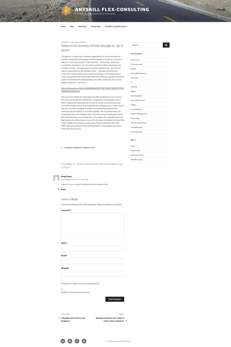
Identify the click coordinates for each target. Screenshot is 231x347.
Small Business (136, 127)
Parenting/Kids (136, 96)
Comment (66, 210)
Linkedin (68, 148)
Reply (63, 189)
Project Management (139, 114)
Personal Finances (138, 100)
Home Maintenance (138, 73)
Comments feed (137, 155)
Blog (72, 26)
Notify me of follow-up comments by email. (80, 283)
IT (131, 82)
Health (133, 69)
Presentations (136, 109)
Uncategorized (136, 132)
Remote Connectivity (84, 148)
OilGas (133, 91)
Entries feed (135, 150)
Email (64, 255)
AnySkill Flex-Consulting (112, 9)
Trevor (82, 42)
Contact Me (95, 26)
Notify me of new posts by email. (75, 292)
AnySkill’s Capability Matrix (116, 26)
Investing (134, 78)
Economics (135, 60)
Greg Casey (66, 176)
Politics (133, 105)
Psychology (135, 118)
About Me (82, 26)
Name (64, 243)
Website (65, 268)
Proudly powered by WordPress (119, 341)
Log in (133, 146)
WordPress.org (136, 159)
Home (63, 26)
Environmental (136, 64)
